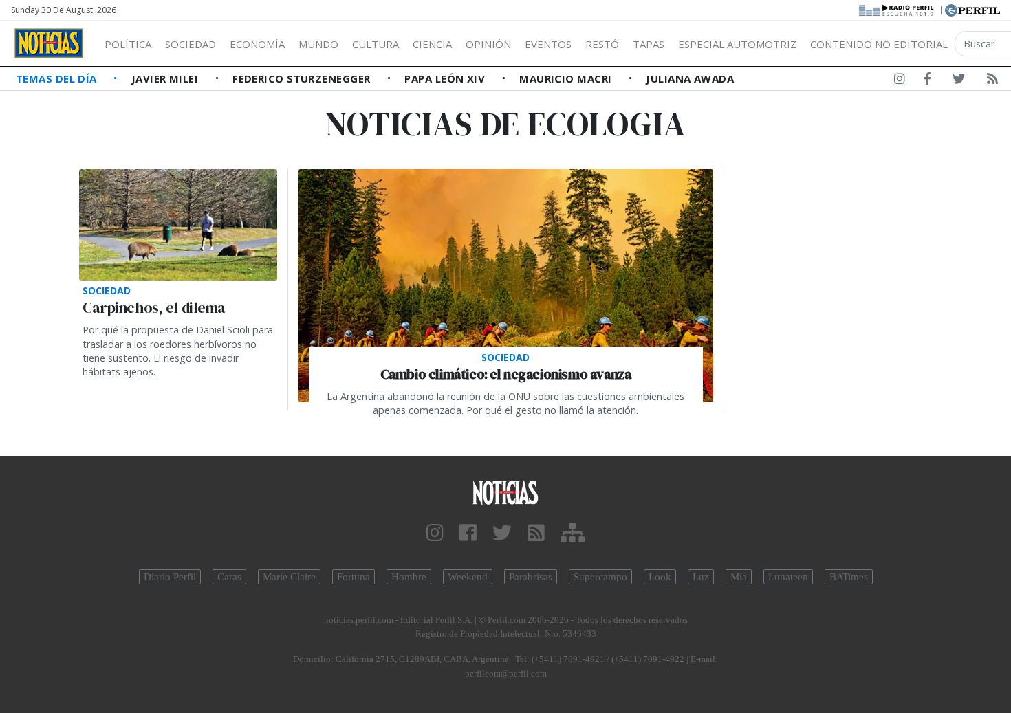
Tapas (648, 44)
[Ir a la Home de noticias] (505, 491)
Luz (701, 576)
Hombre (408, 576)
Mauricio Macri (567, 78)
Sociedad (190, 44)
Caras (229, 576)
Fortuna (353, 576)
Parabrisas (530, 576)
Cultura (375, 44)
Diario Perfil (170, 576)
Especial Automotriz (737, 44)
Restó (602, 44)
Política (128, 44)
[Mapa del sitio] (573, 533)
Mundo (318, 44)
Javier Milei (166, 78)
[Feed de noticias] (992, 81)
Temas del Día (58, 78)
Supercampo (600, 576)
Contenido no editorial (879, 44)
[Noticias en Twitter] (959, 81)
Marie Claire (289, 576)
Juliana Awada (690, 78)
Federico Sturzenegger (302, 78)
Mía (738, 576)
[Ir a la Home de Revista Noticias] (49, 43)
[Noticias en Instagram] (899, 81)
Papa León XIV (446, 78)
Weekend (468, 576)
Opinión (488, 44)
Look (660, 576)
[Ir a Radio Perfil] (897, 8)
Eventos (548, 44)
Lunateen (788, 576)
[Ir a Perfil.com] (972, 8)
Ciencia (432, 44)
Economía (257, 44)
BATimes (848, 576)
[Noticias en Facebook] (927, 81)
